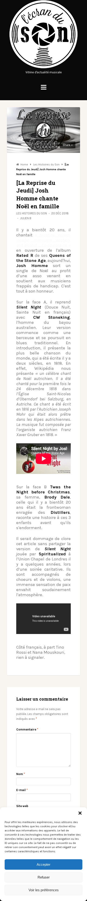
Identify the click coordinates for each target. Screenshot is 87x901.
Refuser (44, 877)
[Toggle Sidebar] (43, 87)
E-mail (22, 790)
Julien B (25, 218)
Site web (22, 806)
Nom (20, 774)
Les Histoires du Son (31, 213)
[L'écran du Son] (43, 67)
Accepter (43, 864)
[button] (80, 813)
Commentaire (27, 729)
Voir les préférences (44, 890)
